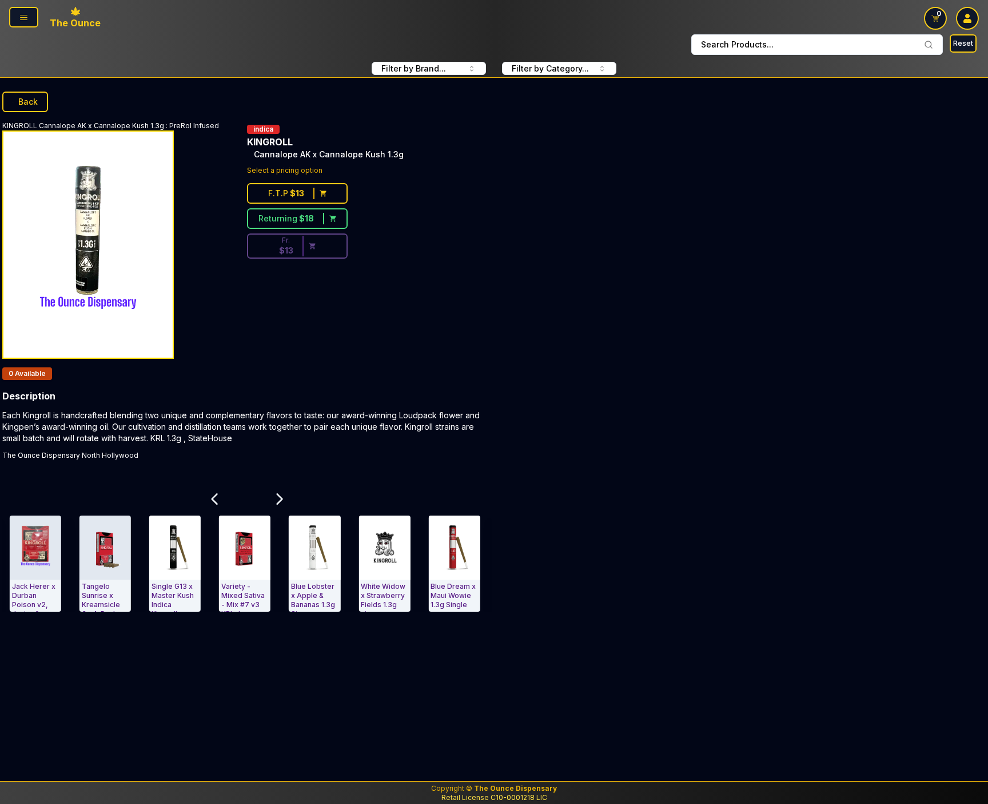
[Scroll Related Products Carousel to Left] (214, 499)
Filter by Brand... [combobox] (413, 68)
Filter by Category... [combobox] (550, 68)
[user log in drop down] (967, 18)
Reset (963, 43)
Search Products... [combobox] (737, 44)
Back (28, 101)
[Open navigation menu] (23, 17)
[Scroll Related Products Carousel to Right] (279, 499)
